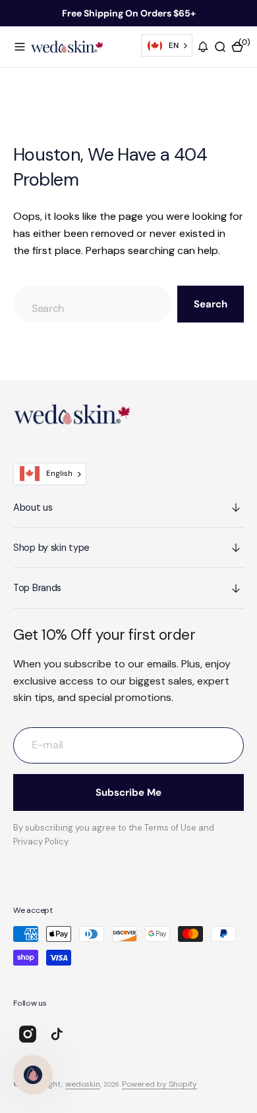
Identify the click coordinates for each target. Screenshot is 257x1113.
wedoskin (82, 1084)
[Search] (220, 46)
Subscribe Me (128, 792)
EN (174, 45)
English (59, 473)
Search (210, 304)
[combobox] (166, 45)
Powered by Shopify (159, 1084)
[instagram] (27, 1034)
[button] (19, 46)
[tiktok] (56, 1034)
